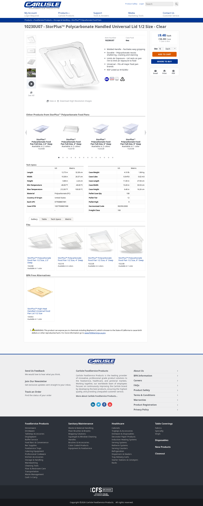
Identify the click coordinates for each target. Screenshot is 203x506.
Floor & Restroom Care (35, 468)
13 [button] (108, 157)
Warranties (140, 399)
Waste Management (34, 474)
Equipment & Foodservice (80, 448)
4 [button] (71, 157)
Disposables (161, 440)
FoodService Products (43, 20)
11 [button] (100, 157)
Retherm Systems (120, 445)
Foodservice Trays (33, 448)
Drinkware (30, 431)
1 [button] (58, 157)
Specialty (159, 431)
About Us (139, 370)
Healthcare (118, 423)
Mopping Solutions (77, 433)
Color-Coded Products (78, 445)
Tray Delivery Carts (120, 457)
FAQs (136, 385)
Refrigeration (118, 451)
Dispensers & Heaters (122, 454)
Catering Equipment (34, 451)
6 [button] (79, 157)
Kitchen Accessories (34, 457)
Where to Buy (164, 61)
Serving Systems (119, 442)
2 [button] (63, 157)
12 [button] (104, 157)
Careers (138, 380)
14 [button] (112, 157)
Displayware (30, 436)
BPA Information (143, 375)
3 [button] (67, 157)
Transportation (32, 471)
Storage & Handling (62, 20)
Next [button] (145, 132)
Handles (72, 439)
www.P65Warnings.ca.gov (95, 333)
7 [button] (83, 157)
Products (28, 20)
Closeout (160, 453)
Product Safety (131, 4)
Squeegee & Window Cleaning (82, 436)
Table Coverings (164, 423)
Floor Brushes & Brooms (79, 431)
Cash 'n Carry (31, 477)
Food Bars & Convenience (36, 442)
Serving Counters (120, 448)
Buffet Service (31, 439)
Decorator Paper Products (123, 436)
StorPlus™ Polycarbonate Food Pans (86, 20)
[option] (41, 135)
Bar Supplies (31, 445)
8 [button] (87, 157)
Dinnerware (30, 428)
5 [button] (75, 157)
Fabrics (158, 428)
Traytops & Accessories (122, 431)
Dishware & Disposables (123, 433)
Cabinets (116, 428)
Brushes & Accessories (78, 442)
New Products (163, 446)
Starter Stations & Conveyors (125, 460)
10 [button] (96, 157)
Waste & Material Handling (80, 428)
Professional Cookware (35, 454)
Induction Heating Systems (124, 439)
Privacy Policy (141, 409)
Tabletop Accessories (34, 433)
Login (141, 4)
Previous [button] (26, 132)
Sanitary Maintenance (80, 423)
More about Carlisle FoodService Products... (97, 396)
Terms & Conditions (144, 395)
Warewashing (31, 462)
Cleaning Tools (32, 465)
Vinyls (157, 433)
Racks (114, 462)
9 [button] (92, 157)
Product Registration (145, 404)
